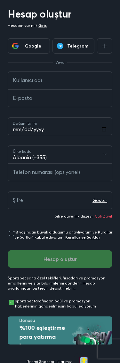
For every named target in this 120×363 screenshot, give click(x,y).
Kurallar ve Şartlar (82, 237)
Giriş (42, 25)
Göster (99, 200)
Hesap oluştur (60, 259)
